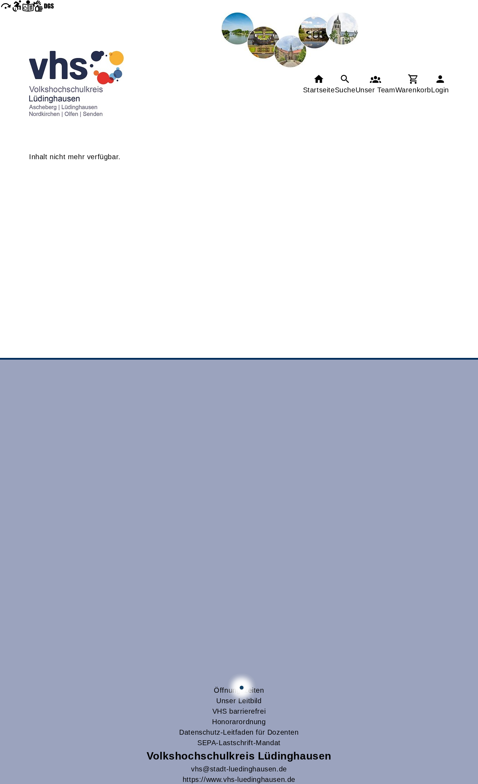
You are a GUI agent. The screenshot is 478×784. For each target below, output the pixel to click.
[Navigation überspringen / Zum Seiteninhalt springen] (5, 6)
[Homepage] (76, 84)
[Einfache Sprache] (28, 6)
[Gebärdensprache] (44, 6)
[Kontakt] (375, 84)
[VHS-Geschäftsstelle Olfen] (241, 687)
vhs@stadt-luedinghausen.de (239, 769)
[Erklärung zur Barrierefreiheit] (16, 6)
